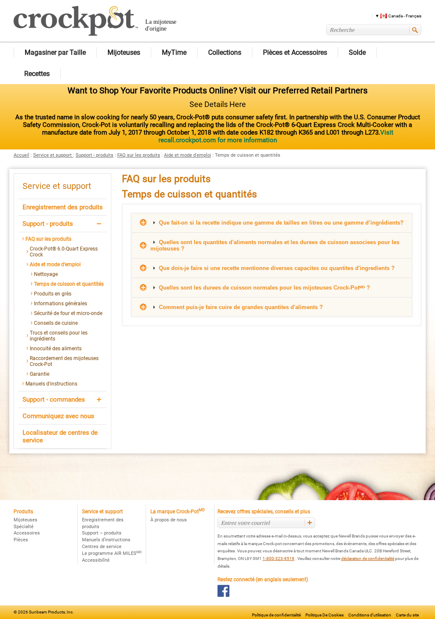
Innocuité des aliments (56, 349)
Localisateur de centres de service (60, 436)
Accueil (21, 155)
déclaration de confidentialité (367, 558)
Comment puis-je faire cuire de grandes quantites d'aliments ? (240, 307)
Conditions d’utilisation (369, 615)
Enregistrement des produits (63, 207)
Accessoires (27, 533)
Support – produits (101, 533)
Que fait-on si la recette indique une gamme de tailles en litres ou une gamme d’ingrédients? (280, 222)
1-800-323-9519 (278, 558)
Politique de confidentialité (276, 615)
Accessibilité (96, 560)
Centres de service (101, 546)
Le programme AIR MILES (111, 553)
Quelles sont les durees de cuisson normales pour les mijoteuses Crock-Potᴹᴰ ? (263, 287)
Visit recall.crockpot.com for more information (275, 136)
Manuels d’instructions (106, 540)
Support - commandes (54, 399)
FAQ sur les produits (138, 155)
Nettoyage (46, 274)
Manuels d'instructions (51, 384)
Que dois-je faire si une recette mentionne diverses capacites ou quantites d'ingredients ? (276, 268)
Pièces (21, 540)
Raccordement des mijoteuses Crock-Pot (64, 361)
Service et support (53, 155)
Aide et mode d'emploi (187, 155)
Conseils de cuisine (56, 323)
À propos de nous (168, 520)
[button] (395, 15)
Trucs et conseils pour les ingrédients (59, 336)
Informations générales (60, 304)
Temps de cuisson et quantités (69, 284)
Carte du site (407, 615)
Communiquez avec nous (58, 416)
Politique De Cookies (324, 615)
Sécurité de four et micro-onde (68, 313)
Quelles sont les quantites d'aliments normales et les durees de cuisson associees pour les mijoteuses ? (274, 245)
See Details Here (217, 104)
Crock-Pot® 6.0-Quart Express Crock (64, 252)
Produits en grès (52, 294)
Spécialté (24, 526)
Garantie (39, 374)
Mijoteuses (25, 520)
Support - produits (94, 155)
